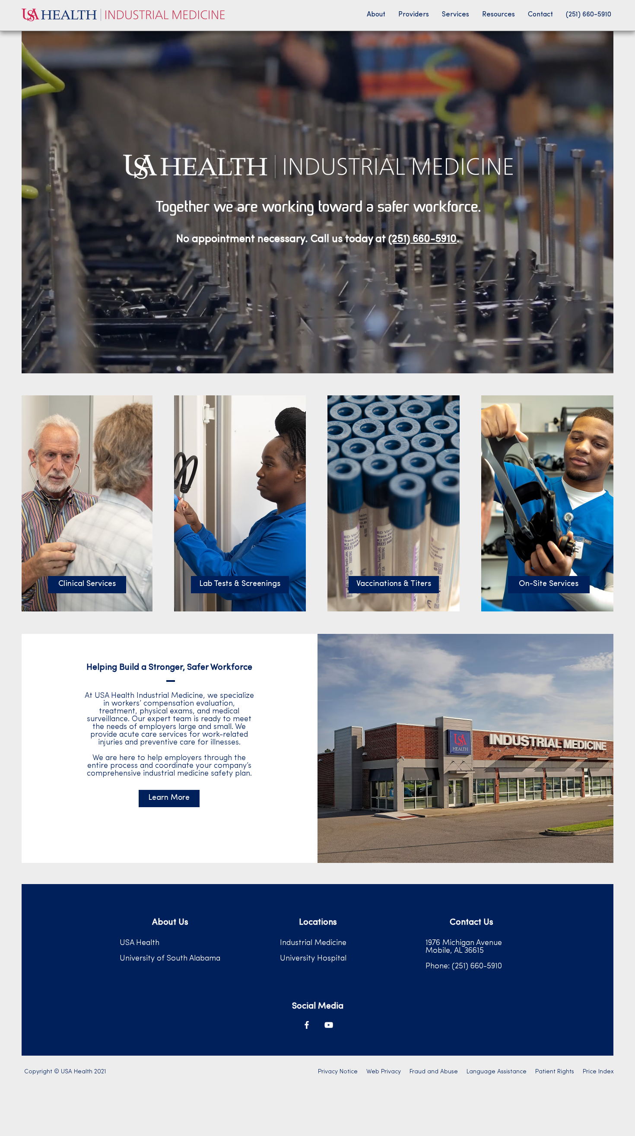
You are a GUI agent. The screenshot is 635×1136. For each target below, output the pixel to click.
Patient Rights (554, 1072)
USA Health (139, 943)
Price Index (598, 1072)
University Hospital (313, 959)
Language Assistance (497, 1072)
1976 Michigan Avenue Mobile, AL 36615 (463, 947)
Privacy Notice (338, 1072)
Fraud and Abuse (434, 1072)
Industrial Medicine (313, 943)
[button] (376, 15)
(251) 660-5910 (422, 239)
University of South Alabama (170, 959)
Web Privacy (383, 1072)
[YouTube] (329, 1025)
